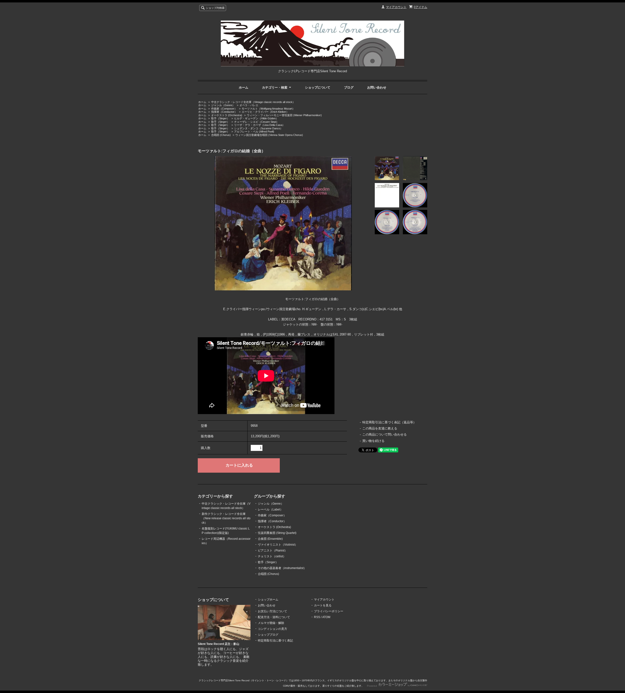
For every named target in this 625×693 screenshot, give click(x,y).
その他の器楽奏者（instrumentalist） (282, 568)
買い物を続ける (373, 441)
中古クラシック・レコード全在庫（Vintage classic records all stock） (253, 102)
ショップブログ (268, 634)
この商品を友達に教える (379, 428)
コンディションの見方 (272, 629)
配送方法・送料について (274, 617)
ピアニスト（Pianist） (272, 550)
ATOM (326, 617)
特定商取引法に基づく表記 (275, 640)
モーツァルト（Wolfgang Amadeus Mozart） (268, 108)
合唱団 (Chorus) (221, 134)
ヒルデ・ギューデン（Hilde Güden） (256, 118)
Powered (372, 685)
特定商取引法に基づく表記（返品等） (389, 422)
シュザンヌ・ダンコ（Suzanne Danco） (258, 128)
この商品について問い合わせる (384, 434)
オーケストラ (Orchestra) (226, 115)
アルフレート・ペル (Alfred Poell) (254, 131)
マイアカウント (396, 7)
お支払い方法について (272, 611)
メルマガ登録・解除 (271, 623)
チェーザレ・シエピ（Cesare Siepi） (256, 121)
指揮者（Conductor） (224, 111)
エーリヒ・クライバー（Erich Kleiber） (265, 111)
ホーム (243, 87)
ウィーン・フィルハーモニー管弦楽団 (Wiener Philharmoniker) (284, 115)
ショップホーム (268, 599)
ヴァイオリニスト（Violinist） (278, 544)
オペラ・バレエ (249, 105)
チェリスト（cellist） (272, 556)
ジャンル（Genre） (223, 105)
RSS (317, 617)
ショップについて (317, 87)
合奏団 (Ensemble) (270, 538)
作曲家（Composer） (224, 108)
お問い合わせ (376, 87)
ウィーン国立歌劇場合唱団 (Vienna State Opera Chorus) (269, 134)
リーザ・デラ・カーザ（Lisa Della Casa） (259, 124)
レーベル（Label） (270, 509)
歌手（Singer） (220, 118)
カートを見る (323, 605)
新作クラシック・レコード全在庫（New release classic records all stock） (226, 518)
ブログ (349, 87)
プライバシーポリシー (328, 611)
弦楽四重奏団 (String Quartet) (277, 533)
